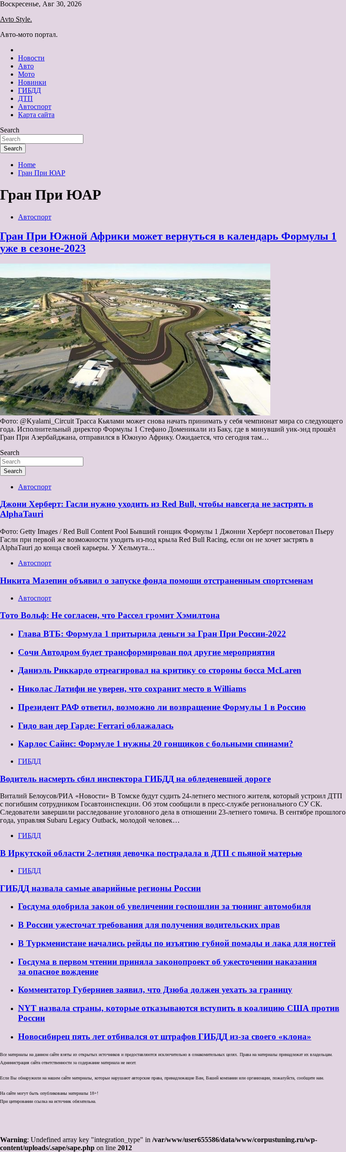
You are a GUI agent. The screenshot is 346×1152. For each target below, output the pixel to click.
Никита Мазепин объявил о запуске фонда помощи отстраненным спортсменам (156, 580)
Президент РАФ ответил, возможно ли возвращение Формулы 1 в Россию (162, 707)
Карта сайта (36, 114)
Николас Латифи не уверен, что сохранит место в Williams (132, 688)
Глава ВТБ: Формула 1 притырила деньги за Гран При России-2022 (152, 633)
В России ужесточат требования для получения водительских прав (149, 924)
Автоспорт (34, 106)
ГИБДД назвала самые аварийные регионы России (100, 888)
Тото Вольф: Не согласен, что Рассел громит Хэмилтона (110, 615)
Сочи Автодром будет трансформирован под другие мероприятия (146, 652)
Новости (31, 58)
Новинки (32, 82)
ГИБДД (29, 90)
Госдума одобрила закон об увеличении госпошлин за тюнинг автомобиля (164, 906)
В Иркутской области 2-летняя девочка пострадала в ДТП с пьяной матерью (151, 853)
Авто (26, 66)
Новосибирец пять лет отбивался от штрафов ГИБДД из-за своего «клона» (164, 1036)
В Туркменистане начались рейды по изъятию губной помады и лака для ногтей (177, 943)
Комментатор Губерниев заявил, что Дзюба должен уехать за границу (155, 989)
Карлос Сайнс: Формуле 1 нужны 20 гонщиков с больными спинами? (155, 743)
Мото (26, 74)
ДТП (25, 98)
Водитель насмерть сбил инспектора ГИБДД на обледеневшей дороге (135, 778)
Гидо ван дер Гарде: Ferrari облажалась (95, 725)
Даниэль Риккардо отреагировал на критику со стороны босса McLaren (159, 670)
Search (9, 130)
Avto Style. (16, 19)
